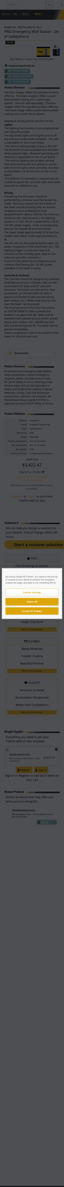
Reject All (32, 601)
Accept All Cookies (32, 611)
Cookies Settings (32, 592)
